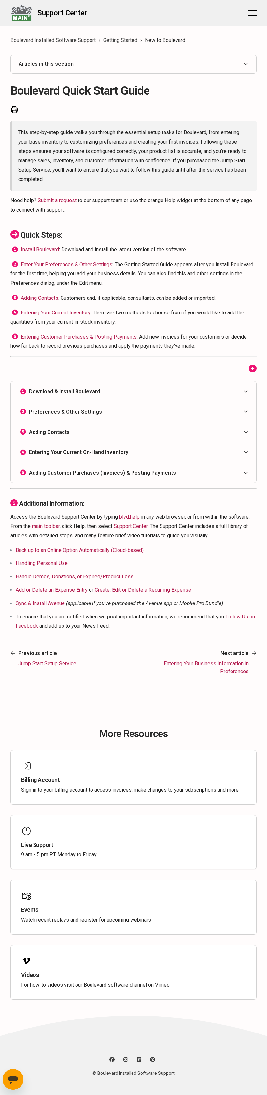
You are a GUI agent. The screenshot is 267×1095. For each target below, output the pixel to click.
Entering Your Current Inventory (56, 313)
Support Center (131, 526)
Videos (30, 974)
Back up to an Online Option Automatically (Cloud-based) (80, 550)
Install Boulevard (40, 249)
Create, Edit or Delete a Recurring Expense (143, 590)
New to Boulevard (165, 40)
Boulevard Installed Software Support (53, 40)
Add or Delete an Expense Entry (52, 590)
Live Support (37, 844)
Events (29, 909)
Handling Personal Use (42, 563)
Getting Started (120, 40)
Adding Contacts (39, 298)
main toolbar (46, 526)
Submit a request (57, 200)
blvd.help (129, 517)
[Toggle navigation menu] (252, 13)
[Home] (21, 13)
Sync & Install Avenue (40, 603)
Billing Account (40, 779)
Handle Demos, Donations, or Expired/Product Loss (75, 577)
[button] (133, 391)
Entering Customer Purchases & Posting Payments (79, 337)
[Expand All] (253, 369)
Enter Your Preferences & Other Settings (66, 264)
